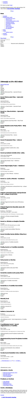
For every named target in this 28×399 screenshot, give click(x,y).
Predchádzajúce (5, 360)
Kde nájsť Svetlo (7, 373)
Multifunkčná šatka (7, 384)
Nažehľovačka (6, 382)
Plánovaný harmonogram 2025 (10, 372)
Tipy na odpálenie (10, 27)
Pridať (11, 5)
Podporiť (5, 34)
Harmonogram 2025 (10, 18)
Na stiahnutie (9, 28)
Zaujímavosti (8, 26)
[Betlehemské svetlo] (12, 11)
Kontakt (5, 33)
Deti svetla (8, 24)
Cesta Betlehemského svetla (12, 21)
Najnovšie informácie (7, 375)
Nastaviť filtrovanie (5, 84)
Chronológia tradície (10, 23)
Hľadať (4, 38)
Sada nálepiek (6, 381)
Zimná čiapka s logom (8, 385)
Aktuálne (5, 16)
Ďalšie (19, 360)
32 (16, 360)
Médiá (4, 31)
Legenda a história (10, 22)
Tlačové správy (9, 32)
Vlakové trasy (9, 19)
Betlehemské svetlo (7, 17)
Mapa (4, 29)
